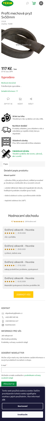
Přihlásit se (8, 384)
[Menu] (41, 3)
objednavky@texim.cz (13, 313)
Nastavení (22, 406)
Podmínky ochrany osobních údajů (14, 342)
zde (3, 399)
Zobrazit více (23, 294)
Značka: (6, 24)
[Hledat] (27, 3)
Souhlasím (22, 414)
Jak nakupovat (7, 335)
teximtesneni (10, 325)
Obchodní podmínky (9, 339)
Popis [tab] (6, 164)
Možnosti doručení (8, 83)
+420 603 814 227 (11, 321)
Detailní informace (8, 91)
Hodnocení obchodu (23, 215)
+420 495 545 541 (11, 317)
